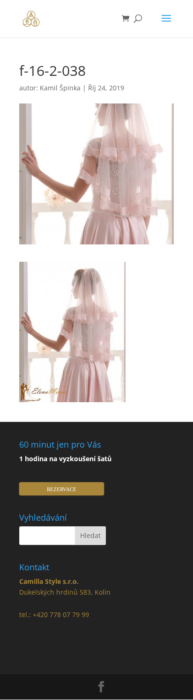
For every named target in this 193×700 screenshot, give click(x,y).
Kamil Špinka (60, 87)
